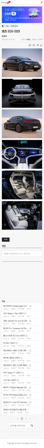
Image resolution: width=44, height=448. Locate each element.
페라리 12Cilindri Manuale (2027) (16, 387)
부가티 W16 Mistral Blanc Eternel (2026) (16, 395)
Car (7, 26)
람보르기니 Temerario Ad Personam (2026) (16, 328)
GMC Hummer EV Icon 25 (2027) (16, 321)
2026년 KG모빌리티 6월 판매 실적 (16, 409)
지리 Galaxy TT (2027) (12, 373)
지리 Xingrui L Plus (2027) (13, 313)
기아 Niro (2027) (9, 380)
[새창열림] (7, 2)
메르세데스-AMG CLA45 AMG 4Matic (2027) (16, 350)
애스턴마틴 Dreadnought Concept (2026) (16, 306)
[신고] (41, 45)
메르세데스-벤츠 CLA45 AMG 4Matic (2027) (16, 365)
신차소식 (14, 26)
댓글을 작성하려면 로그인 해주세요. (17, 253)
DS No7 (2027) (9, 343)
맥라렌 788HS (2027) (11, 358)
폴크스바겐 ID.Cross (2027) (14, 335)
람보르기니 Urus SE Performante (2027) (16, 402)
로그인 (41, 2)
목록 (5, 239)
